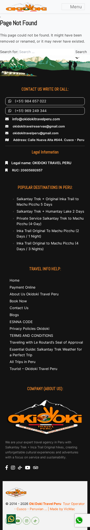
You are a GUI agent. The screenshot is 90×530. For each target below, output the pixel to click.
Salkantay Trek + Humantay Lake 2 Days (50, 211)
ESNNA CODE (21, 322)
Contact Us (19, 308)
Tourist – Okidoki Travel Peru (33, 369)
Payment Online (22, 287)
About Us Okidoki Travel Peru (34, 294)
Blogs (14, 315)
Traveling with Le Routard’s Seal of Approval (46, 342)
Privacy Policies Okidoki (29, 328)
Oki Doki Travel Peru (45, 504)
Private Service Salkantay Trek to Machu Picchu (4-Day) (50, 221)
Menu (75, 6)
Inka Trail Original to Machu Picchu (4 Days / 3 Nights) (47, 246)
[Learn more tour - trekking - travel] (45, 416)
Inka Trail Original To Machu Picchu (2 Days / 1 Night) (48, 234)
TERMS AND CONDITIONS (31, 335)
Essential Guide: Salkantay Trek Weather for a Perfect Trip (46, 352)
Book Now (18, 301)
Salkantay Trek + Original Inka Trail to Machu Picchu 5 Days (48, 202)
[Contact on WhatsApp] (11, 518)
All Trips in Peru (22, 362)
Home (14, 280)
